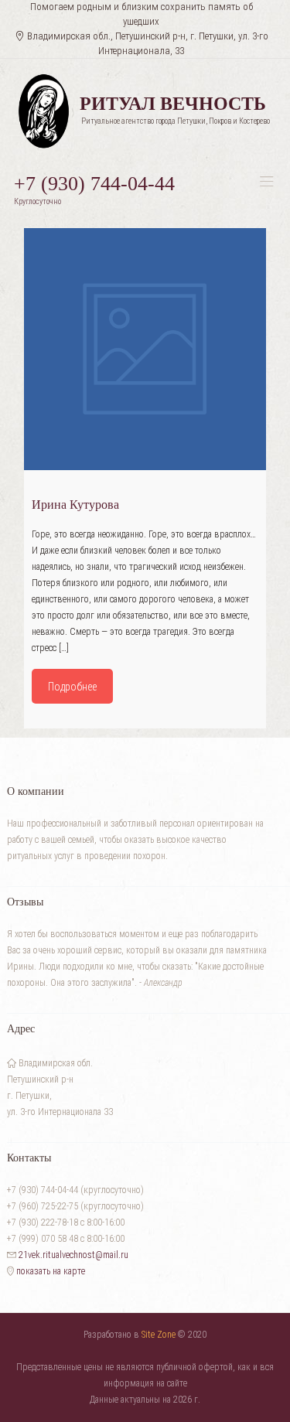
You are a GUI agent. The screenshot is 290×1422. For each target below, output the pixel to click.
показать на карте (49, 1271)
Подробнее (72, 686)
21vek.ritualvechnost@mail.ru (73, 1255)
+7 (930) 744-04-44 (94, 183)
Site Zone (159, 1334)
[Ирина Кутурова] (145, 349)
